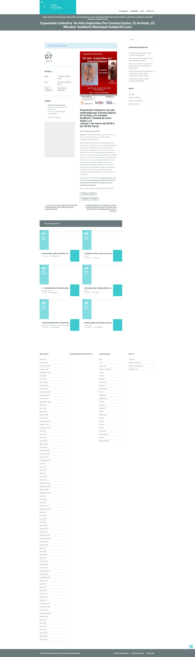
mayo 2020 (43, 499)
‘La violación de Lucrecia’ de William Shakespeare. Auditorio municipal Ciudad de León (61, 207)
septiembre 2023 (45, 402)
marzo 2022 (44, 441)
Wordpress (76, 653)
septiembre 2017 (45, 577)
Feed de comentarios (136, 100)
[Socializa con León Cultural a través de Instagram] (136, 3)
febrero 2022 (44, 444)
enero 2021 (43, 480)
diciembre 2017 (45, 571)
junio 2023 (43, 408)
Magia (101, 411)
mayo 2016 (43, 626)
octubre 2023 (44, 398)
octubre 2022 (44, 424)
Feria (100, 392)
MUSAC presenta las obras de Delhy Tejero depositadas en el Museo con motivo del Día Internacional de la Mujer (101, 208)
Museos (101, 418)
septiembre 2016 (45, 613)
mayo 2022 (43, 434)
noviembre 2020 (45, 486)
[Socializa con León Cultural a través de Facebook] (151, 3)
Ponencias (102, 431)
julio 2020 (43, 496)
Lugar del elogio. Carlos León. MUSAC (99, 253)
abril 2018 (43, 558)
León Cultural (46, 653)
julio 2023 (43, 405)
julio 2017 (43, 584)
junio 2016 (43, 623)
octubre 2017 (44, 574)
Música (101, 421)
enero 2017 (43, 600)
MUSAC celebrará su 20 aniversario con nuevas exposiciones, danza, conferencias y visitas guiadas (142, 73)
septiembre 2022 (45, 428)
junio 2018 (43, 551)
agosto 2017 (44, 581)
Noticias (101, 424)
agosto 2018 (44, 545)
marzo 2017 (43, 594)
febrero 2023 (44, 415)
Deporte (101, 379)
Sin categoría (103, 434)
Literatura (102, 408)
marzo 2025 (44, 362)
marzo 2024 (44, 382)
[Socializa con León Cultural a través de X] (143, 3)
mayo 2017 (43, 590)
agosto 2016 (44, 616)
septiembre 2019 (45, 509)
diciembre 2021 (45, 450)
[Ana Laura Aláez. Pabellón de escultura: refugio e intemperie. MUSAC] (102, 274)
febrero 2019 (44, 528)
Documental (103, 382)
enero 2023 (43, 418)
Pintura (101, 428)
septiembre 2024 (45, 372)
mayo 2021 (43, 470)
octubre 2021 (44, 457)
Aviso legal (150, 653)
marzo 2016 (44, 633)
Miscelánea (102, 415)
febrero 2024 (44, 385)
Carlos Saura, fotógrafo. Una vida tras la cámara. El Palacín (109, 323)
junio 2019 (43, 515)
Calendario (134, 11)
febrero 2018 (44, 564)
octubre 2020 (44, 489)
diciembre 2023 (45, 392)
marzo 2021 (43, 476)
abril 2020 (43, 502)
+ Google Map (52, 114)
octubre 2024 (44, 369)
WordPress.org (134, 104)
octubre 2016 (44, 610)
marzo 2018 (44, 561)
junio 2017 (43, 587)
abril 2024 (43, 379)
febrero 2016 (44, 636)
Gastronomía (103, 398)
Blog (142, 11)
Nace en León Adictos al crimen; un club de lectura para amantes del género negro (140, 66)
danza (101, 376)
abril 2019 (43, 522)
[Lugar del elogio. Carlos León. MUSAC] (102, 240)
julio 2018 (43, 548)
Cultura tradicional (105, 369)
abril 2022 (43, 437)
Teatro (101, 437)
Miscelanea (71, 17)
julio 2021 (43, 463)
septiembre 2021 (45, 460)
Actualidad (123, 11)
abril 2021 (43, 473)
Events (51, 17)
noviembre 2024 (45, 366)
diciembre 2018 (45, 535)
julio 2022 (43, 431)
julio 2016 (43, 620)
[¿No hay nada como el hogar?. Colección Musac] (59, 240)
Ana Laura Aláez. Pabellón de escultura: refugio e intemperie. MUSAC (112, 288)
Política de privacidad (121, 653)
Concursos (102, 366)
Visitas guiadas (104, 441)
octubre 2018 (44, 541)
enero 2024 (43, 389)
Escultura (102, 385)
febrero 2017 (44, 597)
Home (45, 17)
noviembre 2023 (45, 395)
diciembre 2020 (45, 483)
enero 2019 (43, 532)
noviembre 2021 (45, 454)
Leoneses (102, 405)
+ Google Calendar (88, 194)
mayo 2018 (43, 555)
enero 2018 (43, 568)
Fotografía (102, 395)
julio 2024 (43, 376)
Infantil (101, 402)
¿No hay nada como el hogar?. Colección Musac (61, 253)
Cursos (101, 372)
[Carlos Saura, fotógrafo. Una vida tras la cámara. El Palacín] (102, 309)
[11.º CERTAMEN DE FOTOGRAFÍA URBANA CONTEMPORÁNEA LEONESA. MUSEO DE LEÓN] (59, 274)
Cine (100, 362)
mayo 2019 (43, 519)
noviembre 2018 (45, 538)
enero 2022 (43, 447)
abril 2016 (43, 629)
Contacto (150, 11)
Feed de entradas (134, 97)
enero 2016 (43, 639)
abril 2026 (43, 359)
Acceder (131, 94)
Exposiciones (60, 17)
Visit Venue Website (54, 117)
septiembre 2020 (45, 493)
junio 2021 (43, 467)
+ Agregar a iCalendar (89, 199)
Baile (100, 359)
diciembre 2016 (45, 603)
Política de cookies (137, 653)
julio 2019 (43, 512)
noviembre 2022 (45, 421)
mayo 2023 (43, 411)
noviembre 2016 (45, 607)
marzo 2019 (44, 525)
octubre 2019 (44, 506)
